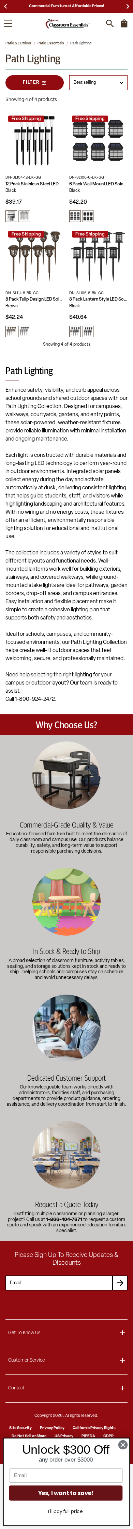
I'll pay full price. (65, 1511)
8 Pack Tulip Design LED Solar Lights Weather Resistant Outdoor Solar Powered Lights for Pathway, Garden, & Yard (34, 299)
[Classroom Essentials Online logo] (67, 23)
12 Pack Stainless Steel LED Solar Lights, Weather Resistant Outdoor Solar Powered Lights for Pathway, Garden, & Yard (34, 184)
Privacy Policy (52, 1428)
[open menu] (8, 23)
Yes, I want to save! (66, 1493)
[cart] (124, 26)
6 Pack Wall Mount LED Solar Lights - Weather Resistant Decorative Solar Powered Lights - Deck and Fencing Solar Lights (98, 184)
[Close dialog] (123, 1445)
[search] (110, 23)
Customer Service (26, 1360)
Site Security (20, 1428)
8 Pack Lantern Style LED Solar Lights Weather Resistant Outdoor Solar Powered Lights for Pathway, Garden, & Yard (98, 299)
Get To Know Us (24, 1333)
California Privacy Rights (94, 1428)
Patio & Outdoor (18, 43)
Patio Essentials (51, 43)
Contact (16, 1388)
